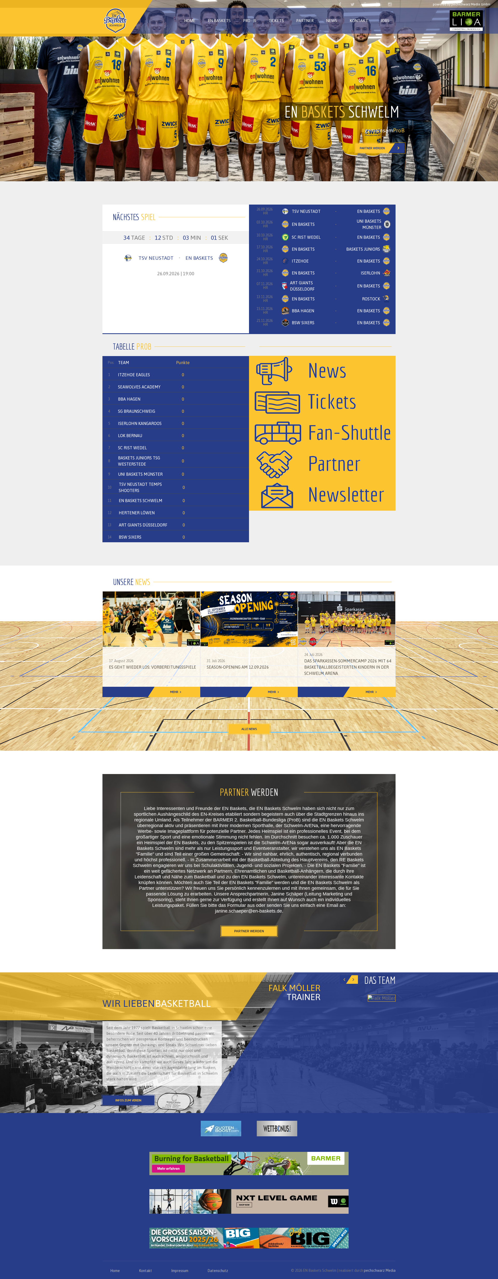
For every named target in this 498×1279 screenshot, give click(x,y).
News (331, 20)
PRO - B (249, 20)
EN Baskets (219, 20)
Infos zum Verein (128, 1100)
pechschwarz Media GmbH (470, 4)
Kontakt (359, 20)
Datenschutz (218, 1271)
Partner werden (249, 931)
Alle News (249, 729)
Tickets (276, 20)
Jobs (385, 20)
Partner (305, 20)
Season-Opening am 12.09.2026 (238, 667)
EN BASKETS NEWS (372, 148)
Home (189, 20)
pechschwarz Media (380, 1270)
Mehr (174, 692)
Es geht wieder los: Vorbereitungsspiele (152, 667)
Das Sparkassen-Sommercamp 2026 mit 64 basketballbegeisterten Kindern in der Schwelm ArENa (347, 667)
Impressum (179, 1271)
